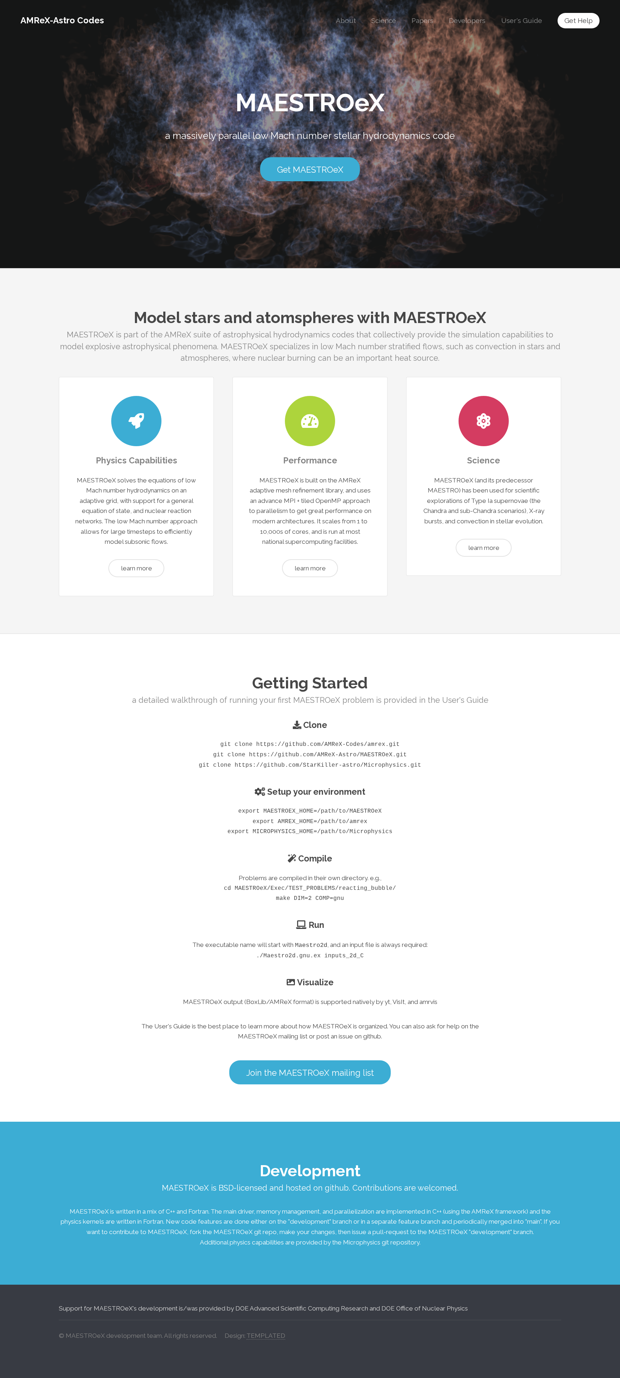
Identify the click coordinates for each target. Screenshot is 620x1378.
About (346, 20)
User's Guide (521, 20)
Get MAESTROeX (310, 169)
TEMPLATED (265, 1335)
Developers (467, 20)
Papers (422, 20)
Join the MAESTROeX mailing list (310, 1073)
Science (383, 20)
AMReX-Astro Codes (62, 20)
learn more (136, 568)
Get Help (578, 20)
